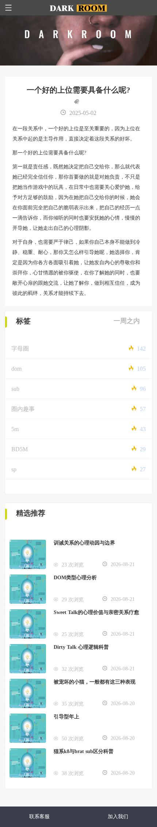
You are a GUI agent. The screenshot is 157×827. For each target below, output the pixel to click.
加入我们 (118, 816)
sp (13, 469)
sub (15, 389)
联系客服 (39, 816)
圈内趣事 (23, 409)
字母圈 (20, 348)
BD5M (19, 449)
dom (16, 369)
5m (15, 429)
